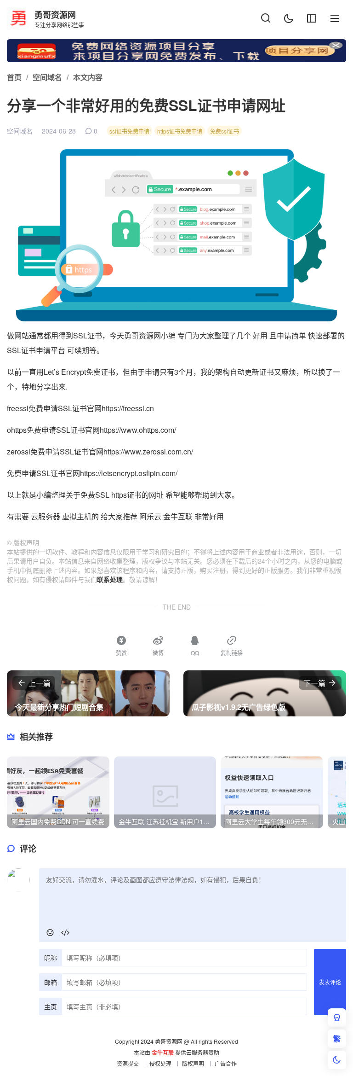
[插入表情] (50, 932)
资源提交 (128, 1063)
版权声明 (193, 1063)
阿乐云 (149, 516)
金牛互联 (178, 516)
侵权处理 (160, 1063)
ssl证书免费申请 (129, 131)
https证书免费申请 (179, 131)
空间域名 (20, 130)
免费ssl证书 (224, 131)
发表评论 (330, 982)
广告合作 (226, 1063)
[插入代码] (65, 932)
